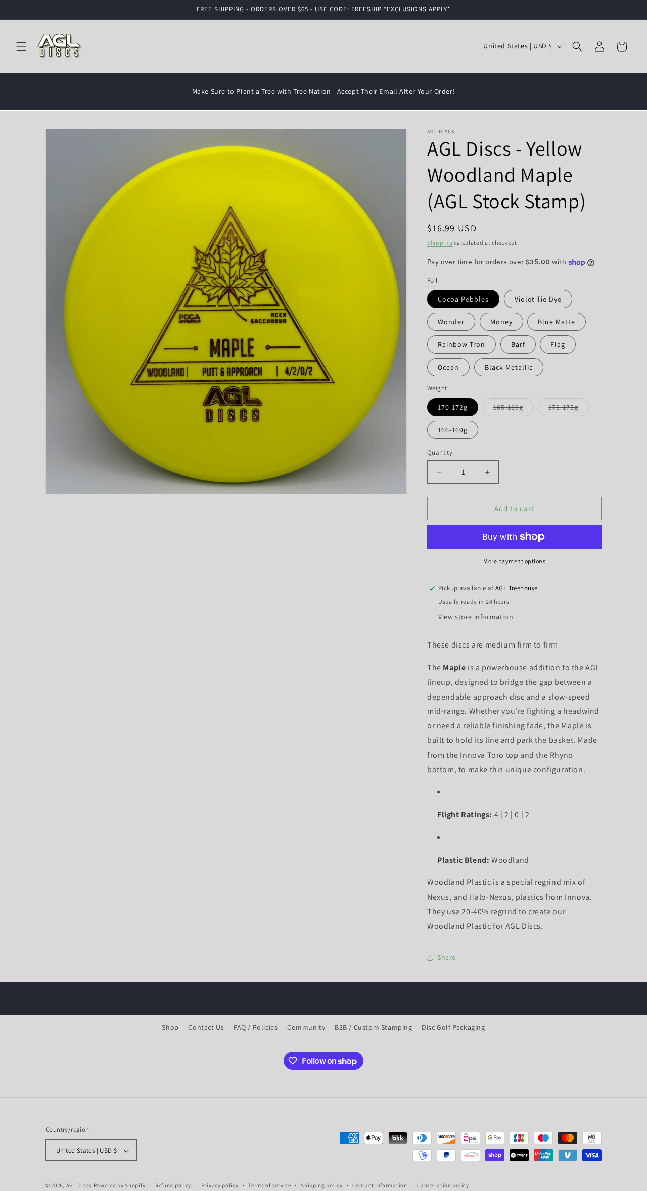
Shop (170, 1027)
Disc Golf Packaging (453, 1027)
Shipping (440, 242)
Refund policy (173, 1185)
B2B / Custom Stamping (373, 1027)
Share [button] (446, 957)
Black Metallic (509, 367)
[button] (21, 46)
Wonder (451, 321)
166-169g (453, 429)
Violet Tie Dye (538, 299)
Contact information (379, 1185)
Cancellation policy (443, 1185)
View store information (475, 616)
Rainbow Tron (461, 344)
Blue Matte (556, 321)
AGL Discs (79, 1185)
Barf (518, 344)
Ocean (448, 367)
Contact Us (206, 1027)
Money (501, 321)
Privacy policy (220, 1185)
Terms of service (269, 1185)
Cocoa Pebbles (463, 299)
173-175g (568, 409)
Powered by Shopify (120, 1185)
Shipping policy (322, 1185)
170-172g (453, 407)
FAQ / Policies (256, 1027)
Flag (557, 344)
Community (306, 1027)
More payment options (514, 561)
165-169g (513, 409)
